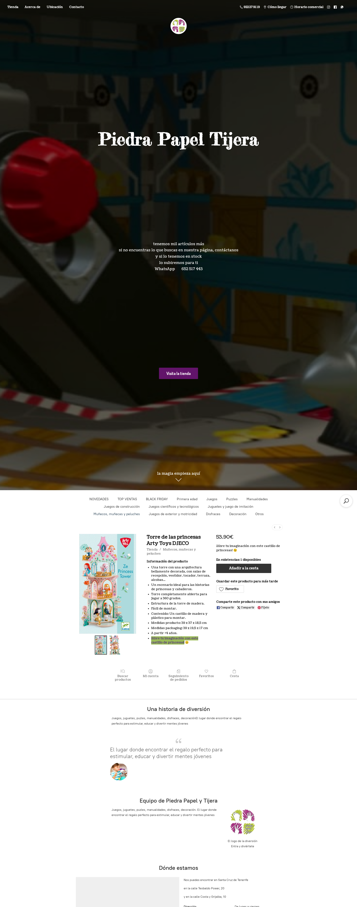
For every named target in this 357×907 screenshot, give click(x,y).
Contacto (76, 7)
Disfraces (213, 514)
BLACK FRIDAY (157, 499)
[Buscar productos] (346, 501)
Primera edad (187, 499)
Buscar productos (123, 678)
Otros (259, 514)
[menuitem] (274, 527)
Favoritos (206, 676)
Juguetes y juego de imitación (230, 507)
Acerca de (32, 7)
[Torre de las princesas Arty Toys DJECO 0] (101, 645)
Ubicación (55, 7)
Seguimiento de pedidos (178, 678)
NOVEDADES (99, 499)
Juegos (211, 499)
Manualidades (257, 499)
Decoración (237, 514)
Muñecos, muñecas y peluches (117, 514)
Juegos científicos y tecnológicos (174, 507)
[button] (230, 589)
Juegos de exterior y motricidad (173, 514)
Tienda (12, 7)
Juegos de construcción (122, 507)
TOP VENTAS (127, 499)
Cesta (234, 676)
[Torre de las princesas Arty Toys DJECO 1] (114, 645)
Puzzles (232, 499)
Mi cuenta (151, 676)
